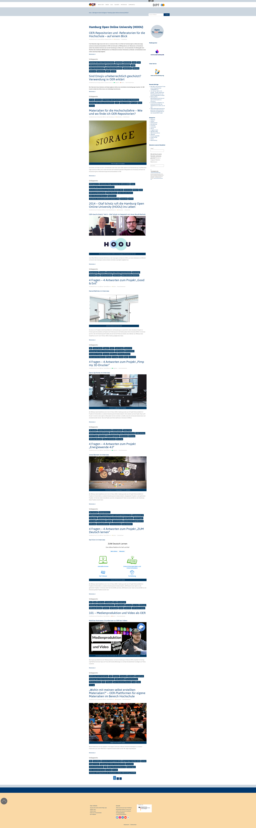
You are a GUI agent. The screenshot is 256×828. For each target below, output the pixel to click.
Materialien (124, 4)
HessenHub (118, 62)
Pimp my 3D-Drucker (109, 439)
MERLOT (135, 190)
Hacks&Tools (121, 602)
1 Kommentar (124, 39)
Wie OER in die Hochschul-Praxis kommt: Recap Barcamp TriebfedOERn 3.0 (158, 88)
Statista (92, 105)
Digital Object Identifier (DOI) (131, 761)
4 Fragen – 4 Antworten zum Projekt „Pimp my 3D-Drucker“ (116, 363)
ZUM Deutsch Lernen (138, 608)
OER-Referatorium (112, 65)
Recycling (119, 439)
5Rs (91, 761)
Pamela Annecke (115, 524)
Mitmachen (124, 436)
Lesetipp (109, 521)
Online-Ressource (112, 193)
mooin (134, 62)
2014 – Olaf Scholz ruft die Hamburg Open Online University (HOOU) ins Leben (116, 205)
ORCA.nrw (92, 71)
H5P (115, 602)
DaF (91, 602)
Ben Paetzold (93, 512)
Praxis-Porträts (154, 137)
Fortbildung (108, 602)
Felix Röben (93, 518)
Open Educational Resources (113, 68)
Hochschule (117, 39)
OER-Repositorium (124, 65)
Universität (124, 198)
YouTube (108, 770)
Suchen (167, 14)
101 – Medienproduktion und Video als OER (117, 613)
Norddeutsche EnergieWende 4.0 (133, 521)
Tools (133, 682)
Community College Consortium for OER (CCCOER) (114, 184)
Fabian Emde (127, 430)
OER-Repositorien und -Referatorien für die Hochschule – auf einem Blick (117, 34)
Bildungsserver (94, 184)
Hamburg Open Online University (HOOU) (102, 62)
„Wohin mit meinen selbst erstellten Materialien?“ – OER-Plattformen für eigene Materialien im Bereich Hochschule (117, 693)
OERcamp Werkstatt (124, 354)
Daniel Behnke (97, 348)
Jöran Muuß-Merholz (110, 209)
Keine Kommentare (130, 82)
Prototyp (114, 357)
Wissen (107, 4)
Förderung (101, 602)
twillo (108, 71)
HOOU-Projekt (94, 436)
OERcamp (113, 354)
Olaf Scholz (117, 275)
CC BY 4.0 (123, 579)
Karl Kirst (135, 605)
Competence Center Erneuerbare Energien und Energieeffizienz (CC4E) (110, 515)
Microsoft (133, 102)
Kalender (117, 4)
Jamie (116, 163)
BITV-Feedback (93, 814)
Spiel (126, 357)
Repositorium (101, 71)
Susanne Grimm (108, 39)
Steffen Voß (117, 407)
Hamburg (102, 272)
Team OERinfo (107, 286)
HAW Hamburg (119, 351)
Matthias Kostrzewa (131, 679)
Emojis (91, 100)
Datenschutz (133, 824)
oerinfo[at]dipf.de (122, 814)
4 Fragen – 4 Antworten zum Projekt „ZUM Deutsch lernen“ (116, 530)
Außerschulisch (154, 122)
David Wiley (96, 761)
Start (90, 12)
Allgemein (117, 82)
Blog (112, 4)
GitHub (144, 761)
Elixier (133, 184)
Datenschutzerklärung (155, 172)
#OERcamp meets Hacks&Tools (99, 676)
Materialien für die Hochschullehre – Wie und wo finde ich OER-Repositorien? (115, 112)
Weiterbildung (154, 140)
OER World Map (154, 131)
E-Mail (152, 148)
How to (122, 82)
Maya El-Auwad (124, 102)
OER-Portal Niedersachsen (97, 65)
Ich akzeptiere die (155, 172)
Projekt (109, 357)
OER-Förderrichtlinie (155, 133)
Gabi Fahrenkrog (110, 117)
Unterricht (132, 357)
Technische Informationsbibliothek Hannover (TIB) (104, 198)
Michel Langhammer (113, 436)
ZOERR (114, 71)
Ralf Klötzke (113, 608)
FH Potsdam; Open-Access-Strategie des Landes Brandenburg (120, 100)
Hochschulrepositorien (96, 767)
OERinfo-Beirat (93, 811)
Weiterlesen (92, 54)
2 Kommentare (120, 535)
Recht (139, 102)
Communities (131, 4)
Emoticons (98, 100)
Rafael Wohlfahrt (127, 524)
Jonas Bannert (101, 521)
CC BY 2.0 (122, 163)
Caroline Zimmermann (104, 430)
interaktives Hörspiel (96, 354)
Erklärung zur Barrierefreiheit (95, 812)
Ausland (152, 121)
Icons (117, 102)
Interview (92, 275)
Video (138, 682)
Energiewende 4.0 (138, 515)
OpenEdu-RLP (127, 68)
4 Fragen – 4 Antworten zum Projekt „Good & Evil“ (116, 281)
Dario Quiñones (117, 430)
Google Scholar (94, 764)
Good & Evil (128, 348)
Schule (114, 286)
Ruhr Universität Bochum (97, 770)
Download (123, 676)
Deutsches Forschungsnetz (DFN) (111, 761)
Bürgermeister (94, 272)
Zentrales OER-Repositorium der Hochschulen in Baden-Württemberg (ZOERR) (112, 773)
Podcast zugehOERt (155, 135)
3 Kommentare (126, 117)
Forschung (153, 125)
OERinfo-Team (93, 809)
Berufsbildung (154, 124)
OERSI (133, 65)
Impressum (126, 824)
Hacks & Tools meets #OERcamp (99, 433)
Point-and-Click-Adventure (97, 357)
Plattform (106, 608)
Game (112, 348)
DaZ (95, 602)
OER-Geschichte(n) (106, 275)
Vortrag (92, 685)
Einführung (131, 676)
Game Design (119, 348)
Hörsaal (111, 742)
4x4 (91, 348)
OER (139, 62)
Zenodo (115, 770)
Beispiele (115, 676)
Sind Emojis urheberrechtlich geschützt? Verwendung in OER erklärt (115, 77)
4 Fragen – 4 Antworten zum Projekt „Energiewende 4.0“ (112, 445)
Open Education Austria (96, 68)
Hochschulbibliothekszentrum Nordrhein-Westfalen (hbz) (106, 190)
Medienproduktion (95, 682)
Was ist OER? (101, 4)
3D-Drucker (93, 430)
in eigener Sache (154, 130)
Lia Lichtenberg (117, 521)
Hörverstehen (130, 351)
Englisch (106, 348)
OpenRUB (136, 68)
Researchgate (131, 767)
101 (110, 676)
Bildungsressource (104, 512)
